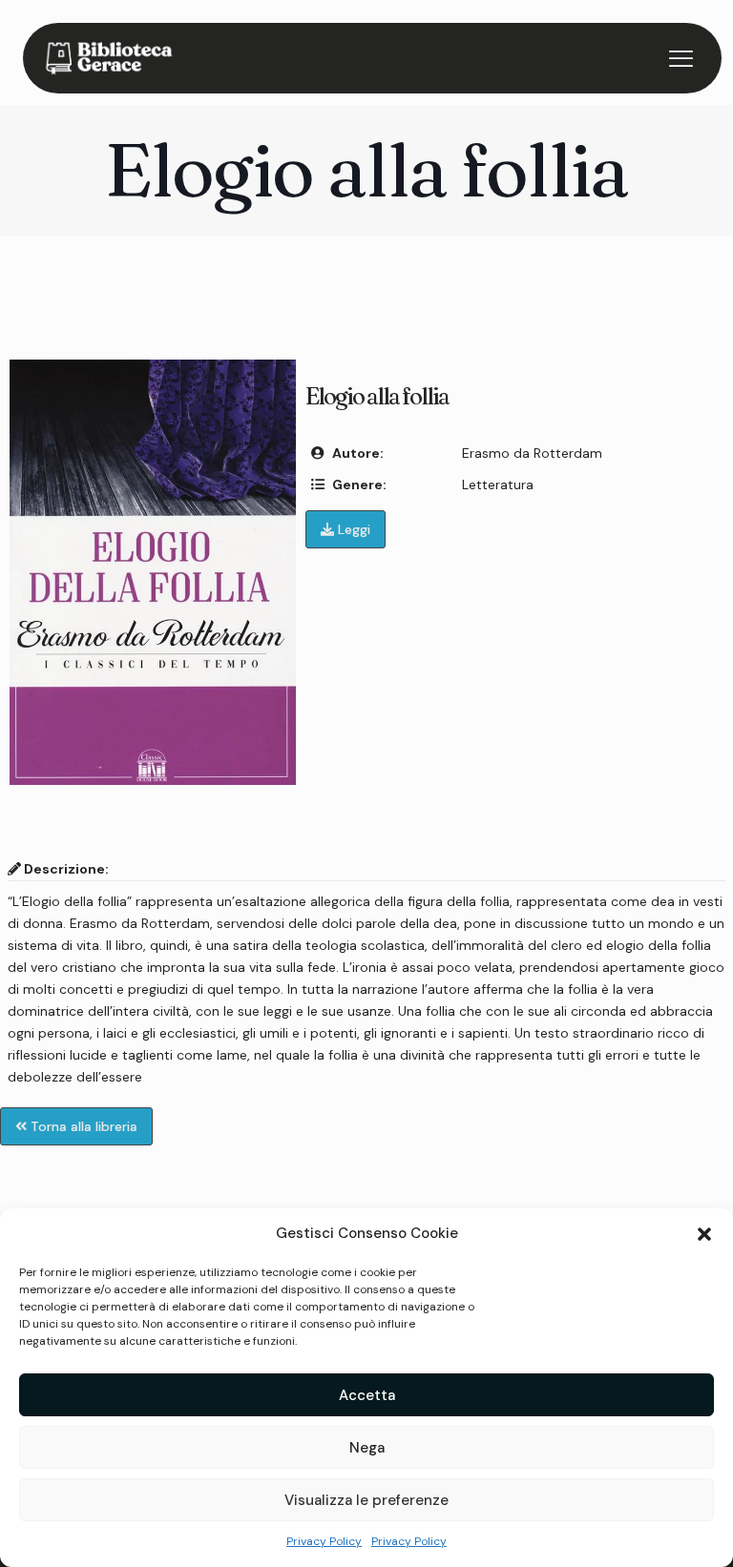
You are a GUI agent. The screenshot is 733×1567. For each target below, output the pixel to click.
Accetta (367, 1395)
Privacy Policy (324, 1541)
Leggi (352, 529)
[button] (704, 1234)
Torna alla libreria (82, 1126)
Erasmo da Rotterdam (532, 453)
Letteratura (498, 484)
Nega (367, 1447)
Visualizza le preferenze (366, 1500)
